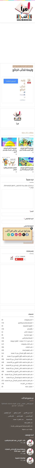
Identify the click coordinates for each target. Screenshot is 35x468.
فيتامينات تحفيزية (20, 458)
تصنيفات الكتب (28, 332)
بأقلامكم (29, 329)
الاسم (31, 211)
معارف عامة (28, 387)
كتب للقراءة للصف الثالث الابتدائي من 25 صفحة (19, 359)
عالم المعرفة (29, 419)
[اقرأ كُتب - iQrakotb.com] (24, 11)
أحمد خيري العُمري (28, 413)
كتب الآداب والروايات (26, 344)
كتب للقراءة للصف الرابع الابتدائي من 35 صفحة (19, 377)
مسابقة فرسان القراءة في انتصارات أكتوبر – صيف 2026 (15, 450)
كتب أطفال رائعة (28, 423)
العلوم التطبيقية (27, 326)
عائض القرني (11, 416)
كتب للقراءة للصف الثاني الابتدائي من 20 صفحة (19, 368)
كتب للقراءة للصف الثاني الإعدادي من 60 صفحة (19, 365)
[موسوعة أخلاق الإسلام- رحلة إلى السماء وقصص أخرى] (9, 142)
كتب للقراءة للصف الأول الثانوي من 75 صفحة (19, 356)
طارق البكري (20, 416)
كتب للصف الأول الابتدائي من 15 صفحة (22, 66)
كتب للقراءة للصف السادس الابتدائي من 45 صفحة (18, 381)
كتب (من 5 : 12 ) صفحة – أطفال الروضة (21, 341)
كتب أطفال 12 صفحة (18, 419)
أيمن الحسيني (29, 416)
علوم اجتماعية (28, 335)
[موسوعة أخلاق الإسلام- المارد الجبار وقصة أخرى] (25, 161)
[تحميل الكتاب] (11, 81)
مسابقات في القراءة (26, 384)
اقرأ (17, 123)
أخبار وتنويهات (28, 320)
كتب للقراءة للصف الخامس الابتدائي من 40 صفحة (18, 374)
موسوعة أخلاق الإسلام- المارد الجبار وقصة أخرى (26, 168)
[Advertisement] (17, 43)
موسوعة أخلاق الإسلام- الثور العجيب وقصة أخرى (26, 149)
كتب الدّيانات (29, 347)
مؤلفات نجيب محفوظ (27, 429)
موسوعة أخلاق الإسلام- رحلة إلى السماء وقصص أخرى (10, 150)
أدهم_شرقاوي (17, 413)
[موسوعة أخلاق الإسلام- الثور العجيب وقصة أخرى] (25, 142)
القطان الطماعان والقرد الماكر (10, 168)
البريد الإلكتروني (28, 218)
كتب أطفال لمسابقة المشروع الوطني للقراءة (21, 426)
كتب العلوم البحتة (27, 350)
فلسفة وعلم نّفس (27, 338)
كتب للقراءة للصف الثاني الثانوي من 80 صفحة (19, 371)
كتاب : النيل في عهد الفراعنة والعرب (15, 440)
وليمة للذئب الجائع (22, 85)
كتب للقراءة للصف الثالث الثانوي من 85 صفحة (19, 362)
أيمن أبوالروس (7, 413)
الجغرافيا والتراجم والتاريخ (25, 323)
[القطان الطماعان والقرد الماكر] (9, 161)
